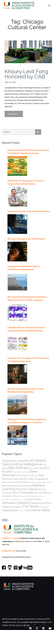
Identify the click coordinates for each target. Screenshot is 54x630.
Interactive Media (36, 482)
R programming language (29, 496)
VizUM (21, 511)
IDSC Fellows (22, 482)
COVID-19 (25, 472)
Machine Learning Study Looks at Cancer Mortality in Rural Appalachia (25, 390)
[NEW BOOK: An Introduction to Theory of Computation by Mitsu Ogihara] (17, 196)
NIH (36, 492)
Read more (16, 115)
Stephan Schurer (42, 503)
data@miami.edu (8, 551)
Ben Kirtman (18, 468)
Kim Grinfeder (25, 486)
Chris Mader (17, 472)
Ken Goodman (10, 485)
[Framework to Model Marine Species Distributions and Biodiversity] (17, 282)
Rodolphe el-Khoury (11, 496)
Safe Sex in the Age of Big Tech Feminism (26, 239)
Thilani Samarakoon (12, 506)
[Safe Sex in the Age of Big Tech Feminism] (17, 251)
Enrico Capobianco (9, 482)
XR (28, 510)
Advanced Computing (16, 460)
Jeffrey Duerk (46, 482)
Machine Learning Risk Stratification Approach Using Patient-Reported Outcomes (28, 151)
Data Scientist (20, 478)
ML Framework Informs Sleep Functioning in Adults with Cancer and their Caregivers (27, 298)
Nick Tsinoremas (23, 492)
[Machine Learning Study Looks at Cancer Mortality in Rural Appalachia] (17, 404)
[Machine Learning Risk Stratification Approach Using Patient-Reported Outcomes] (17, 166)
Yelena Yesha (40, 510)
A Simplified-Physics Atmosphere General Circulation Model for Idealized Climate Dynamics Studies (26, 329)
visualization (10, 510)
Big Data (33, 468)
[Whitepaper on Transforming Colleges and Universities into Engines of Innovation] (17, 435)
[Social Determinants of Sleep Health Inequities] (17, 224)
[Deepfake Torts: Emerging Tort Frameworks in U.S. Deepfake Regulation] (17, 374)
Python (46, 492)
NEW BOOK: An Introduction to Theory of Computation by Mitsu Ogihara (25, 182)
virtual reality (43, 507)
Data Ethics (34, 476)
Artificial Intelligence (26, 464)
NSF (40, 493)
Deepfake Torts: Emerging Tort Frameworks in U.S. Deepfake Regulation (28, 359)
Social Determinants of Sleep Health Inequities (28, 211)
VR (25, 511)
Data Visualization (38, 478)
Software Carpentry (16, 503)
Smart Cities (33, 499)
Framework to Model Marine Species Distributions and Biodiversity (23, 268)
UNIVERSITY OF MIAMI (10, 538)
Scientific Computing (18, 499)
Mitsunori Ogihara (27, 489)
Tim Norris (31, 506)
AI (32, 460)
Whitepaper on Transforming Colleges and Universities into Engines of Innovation (26, 421)
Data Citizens (23, 475)
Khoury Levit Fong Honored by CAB (26, 74)
